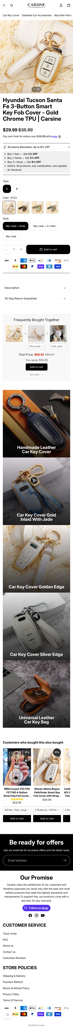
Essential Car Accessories (37, 15)
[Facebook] (30, 916)
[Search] (12, 5)
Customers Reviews (14, 958)
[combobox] (36, 346)
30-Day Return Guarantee (21, 298)
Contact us (9, 951)
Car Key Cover (11, 15)
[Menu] (4, 5)
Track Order (10, 933)
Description (12, 287)
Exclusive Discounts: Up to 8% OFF (29, 146)
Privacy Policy (11, 994)
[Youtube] (43, 916)
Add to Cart (17, 818)
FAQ (5, 939)
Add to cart (50, 249)
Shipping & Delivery (14, 975)
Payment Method (13, 982)
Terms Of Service (13, 1000)
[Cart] (69, 5)
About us (8, 945)
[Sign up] (65, 860)
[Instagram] (36, 916)
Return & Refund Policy (16, 988)
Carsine (40, 1025)
